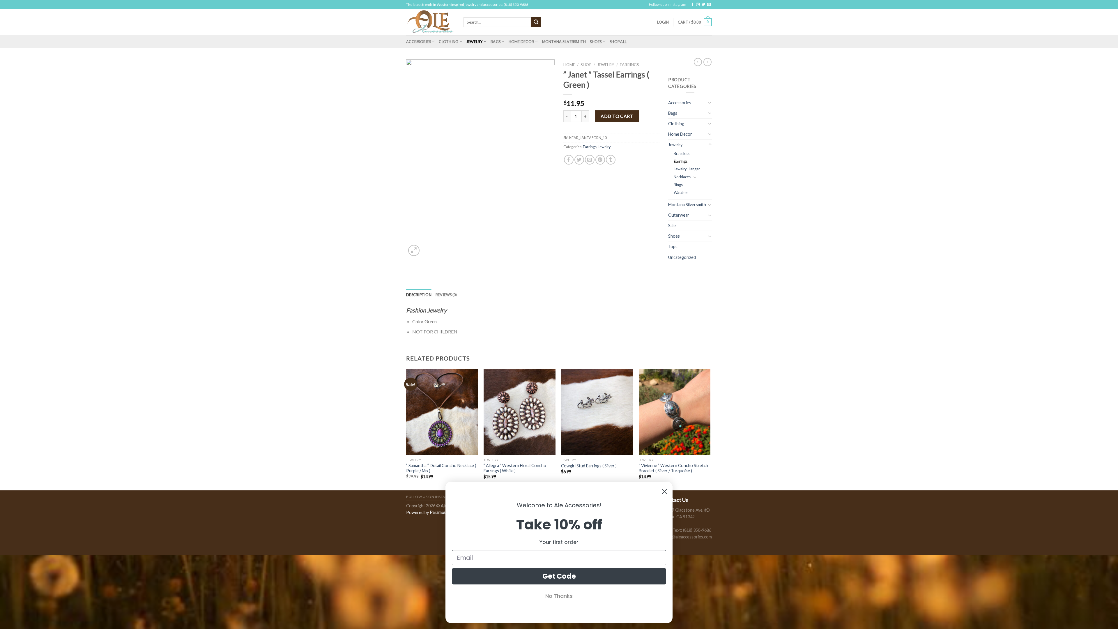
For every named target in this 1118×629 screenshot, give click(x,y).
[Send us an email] (709, 5)
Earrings (629, 64)
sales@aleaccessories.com (687, 536)
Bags (495, 41)
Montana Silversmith (564, 41)
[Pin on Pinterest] (600, 160)
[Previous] (406, 429)
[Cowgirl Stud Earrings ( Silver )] (597, 412)
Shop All (618, 41)
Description (418, 294)
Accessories (418, 41)
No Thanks (559, 596)
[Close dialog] (664, 491)
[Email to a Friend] (590, 160)
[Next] (710, 429)
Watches (681, 192)
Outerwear (678, 215)
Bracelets (681, 153)
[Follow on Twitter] (703, 5)
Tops (672, 246)
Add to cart (617, 116)
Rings (678, 184)
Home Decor (521, 41)
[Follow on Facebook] (692, 5)
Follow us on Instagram (667, 4)
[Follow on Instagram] (698, 5)
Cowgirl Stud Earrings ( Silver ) (589, 465)
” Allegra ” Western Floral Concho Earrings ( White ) (515, 468)
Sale (672, 225)
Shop (586, 64)
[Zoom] (414, 250)
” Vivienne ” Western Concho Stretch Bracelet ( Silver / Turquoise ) (673, 468)
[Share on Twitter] (579, 160)
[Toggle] (710, 102)
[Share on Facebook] (569, 160)
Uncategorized (682, 257)
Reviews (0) (446, 294)
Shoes (596, 41)
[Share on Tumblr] (610, 160)
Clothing (448, 41)
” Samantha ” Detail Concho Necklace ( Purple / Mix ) (441, 468)
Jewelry (474, 41)
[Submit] (536, 22)
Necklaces (682, 176)
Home (569, 64)
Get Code (559, 576)
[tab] (418, 295)
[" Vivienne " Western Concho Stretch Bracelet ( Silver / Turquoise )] (675, 412)
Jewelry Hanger (687, 169)
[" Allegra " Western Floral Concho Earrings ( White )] (520, 412)
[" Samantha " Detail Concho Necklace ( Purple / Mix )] (442, 412)
